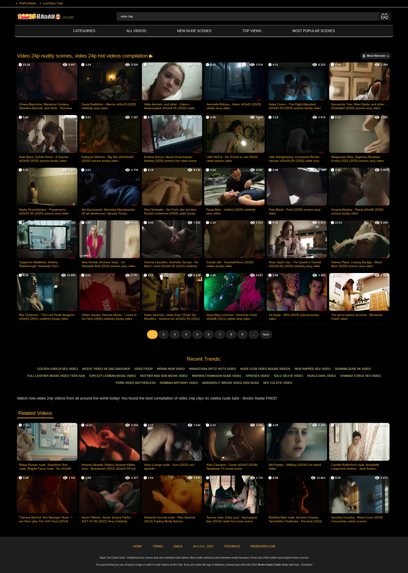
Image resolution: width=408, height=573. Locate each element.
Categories (84, 31)
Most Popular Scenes (313, 31)
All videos (136, 31)
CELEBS (68, 17)
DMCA (178, 546)
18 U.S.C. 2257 (203, 546)
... (253, 334)
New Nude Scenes (194, 31)
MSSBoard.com (263, 546)
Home (137, 546)
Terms (158, 546)
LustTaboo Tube (53, 3)
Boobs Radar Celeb (269, 564)
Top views (251, 31)
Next (266, 334)
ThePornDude (27, 3)
